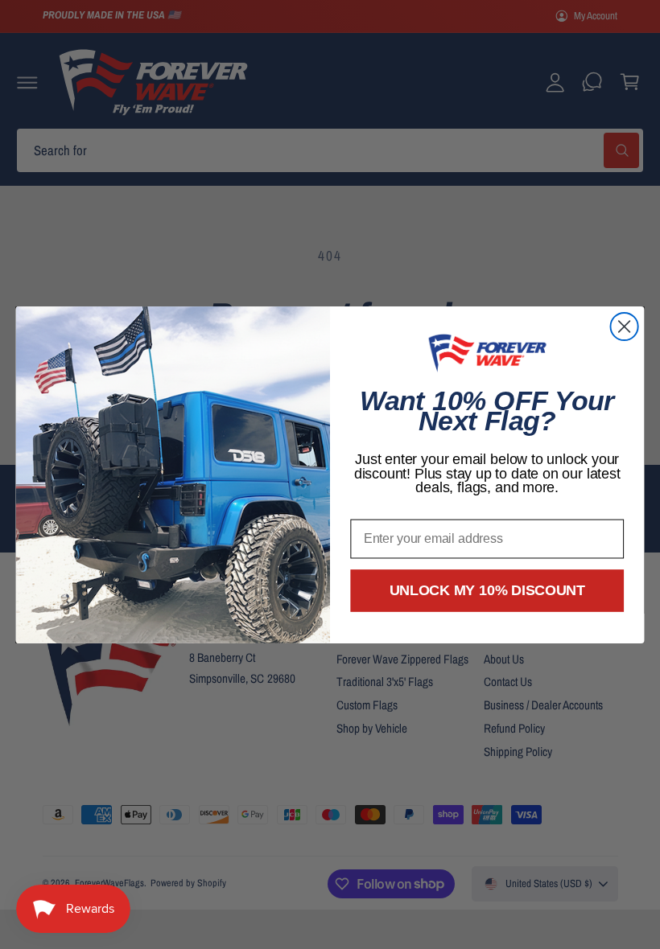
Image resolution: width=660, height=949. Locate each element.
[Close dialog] (624, 326)
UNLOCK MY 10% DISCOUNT (487, 590)
